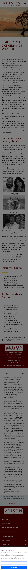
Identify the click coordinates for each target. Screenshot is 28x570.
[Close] (26, 548)
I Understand (14, 567)
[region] (14, 558)
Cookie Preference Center (13, 563)
